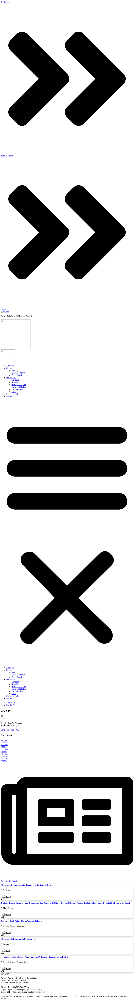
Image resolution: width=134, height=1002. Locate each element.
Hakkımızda (11, 377)
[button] (67, 532)
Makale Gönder (12, 394)
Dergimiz (15, 380)
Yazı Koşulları (17, 389)
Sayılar (9, 368)
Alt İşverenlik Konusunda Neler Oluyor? (19, 939)
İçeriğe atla (5, 2)
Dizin (14, 392)
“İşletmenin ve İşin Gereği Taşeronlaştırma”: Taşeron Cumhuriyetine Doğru (34, 957)
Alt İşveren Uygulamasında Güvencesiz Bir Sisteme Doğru (27, 885)
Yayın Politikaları (19, 387)
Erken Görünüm (18, 373)
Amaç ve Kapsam (19, 384)
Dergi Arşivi (17, 375)
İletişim (9, 396)
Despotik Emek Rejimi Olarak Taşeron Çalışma (21, 921)
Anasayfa (10, 366)
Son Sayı (15, 370)
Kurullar (15, 382)
